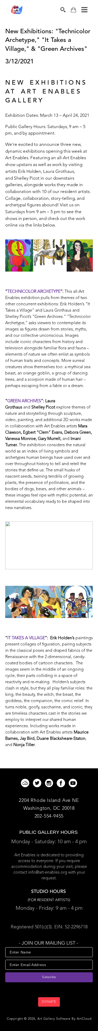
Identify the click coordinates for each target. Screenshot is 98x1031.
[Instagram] (50, 783)
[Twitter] (38, 783)
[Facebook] (62, 783)
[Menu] (84, 9)
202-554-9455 (49, 816)
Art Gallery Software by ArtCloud (64, 1019)
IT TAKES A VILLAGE (26, 638)
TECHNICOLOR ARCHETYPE (33, 292)
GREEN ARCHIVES (24, 401)
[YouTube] (73, 783)
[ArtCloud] (26, 783)
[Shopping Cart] (73, 10)
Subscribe (49, 977)
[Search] (63, 9)
